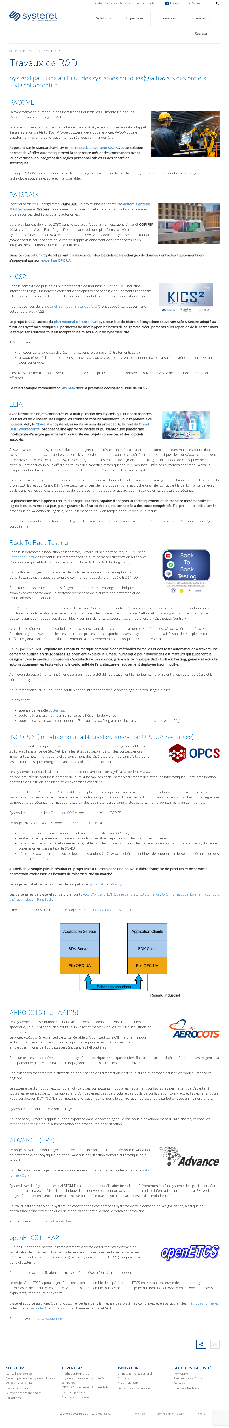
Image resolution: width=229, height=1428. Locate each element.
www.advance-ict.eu (57, 1221)
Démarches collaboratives (134, 1388)
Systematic (57, 710)
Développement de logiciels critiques (30, 1378)
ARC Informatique (175, 894)
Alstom (128, 204)
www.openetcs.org (56, 1318)
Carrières (111, 3)
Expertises (135, 18)
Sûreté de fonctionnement (23, 1393)
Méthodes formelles (75, 1374)
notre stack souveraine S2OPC (94, 147)
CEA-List (42, 424)
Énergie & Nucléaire (186, 1388)
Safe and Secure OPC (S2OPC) (107, 909)
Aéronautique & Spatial (188, 1378)
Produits (123, 1378)
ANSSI (74, 822)
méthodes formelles (25, 1124)
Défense (179, 1383)
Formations (200, 18)
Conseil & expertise (19, 1374)
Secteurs (202, 33)
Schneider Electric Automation (137, 894)
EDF (110, 894)
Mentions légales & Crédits (170, 1413)
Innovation (167, 18)
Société (97, 3)
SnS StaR (68, 388)
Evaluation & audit (17, 1388)
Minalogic (117, 884)
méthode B (37, 1308)
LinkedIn (200, 1413)
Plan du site (139, 1413)
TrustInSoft (210, 894)
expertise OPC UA (56, 260)
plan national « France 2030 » (77, 321)
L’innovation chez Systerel (135, 1374)
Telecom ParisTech (37, 899)
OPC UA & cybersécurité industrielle (85, 1387)
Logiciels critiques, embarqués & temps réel (83, 1380)
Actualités (126, 3)
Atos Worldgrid (94, 894)
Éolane (195, 894)
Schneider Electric (72, 306)
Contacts (148, 3)
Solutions (103, 18)
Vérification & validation (21, 1383)
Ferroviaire (181, 1374)
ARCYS (96, 306)
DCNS (93, 822)
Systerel (50, 306)
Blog (137, 3)
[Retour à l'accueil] (33, 15)
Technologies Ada (73, 1392)
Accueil (13, 51)
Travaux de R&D (128, 1383)
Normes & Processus (75, 1397)
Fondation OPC (62, 812)
